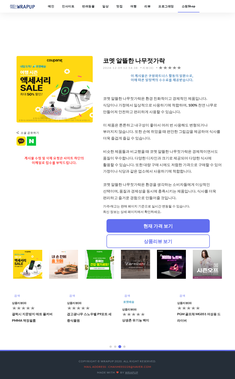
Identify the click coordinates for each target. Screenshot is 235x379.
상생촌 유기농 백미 (135, 320)
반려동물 (88, 6)
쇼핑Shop (189, 6)
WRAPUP (131, 372)
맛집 (119, 6)
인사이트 (68, 6)
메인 (51, 6)
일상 (105, 6)
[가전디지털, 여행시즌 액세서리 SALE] (54, 89)
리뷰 (147, 6)
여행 (133, 6)
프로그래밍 (166, 6)
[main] (22, 6)
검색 (17, 295)
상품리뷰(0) (19, 303)
